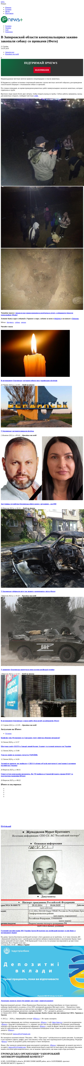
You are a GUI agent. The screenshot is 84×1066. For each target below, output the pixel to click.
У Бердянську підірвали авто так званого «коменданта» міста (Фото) (28, 591)
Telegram (75, 319)
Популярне (9, 13)
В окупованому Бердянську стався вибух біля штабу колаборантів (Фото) (30, 721)
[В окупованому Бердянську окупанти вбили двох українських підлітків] (35, 376)
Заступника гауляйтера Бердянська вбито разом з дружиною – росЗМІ (28, 504)
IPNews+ (36, 1019)
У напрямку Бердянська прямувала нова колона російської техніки (27, 670)
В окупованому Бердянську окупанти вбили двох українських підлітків (29, 381)
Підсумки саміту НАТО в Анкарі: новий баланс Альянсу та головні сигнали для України (36, 746)
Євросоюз (9, 32)
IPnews (43, 1022)
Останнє (8, 733)
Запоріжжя (9, 52)
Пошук (3, 4)
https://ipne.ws (57, 1022)
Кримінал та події (12, 54)
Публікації (6, 826)
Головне (8, 9)
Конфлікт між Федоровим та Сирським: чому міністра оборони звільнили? (30, 738)
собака (17, 322)
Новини (8, 7)
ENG (3, 2)
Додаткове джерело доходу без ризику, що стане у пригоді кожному (27, 1001)
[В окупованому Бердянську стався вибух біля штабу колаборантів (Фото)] (38, 716)
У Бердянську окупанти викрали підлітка (17, 431)
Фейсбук (57, 319)
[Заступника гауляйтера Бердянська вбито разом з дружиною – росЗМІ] (42, 499)
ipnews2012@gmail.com (21, 1034)
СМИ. (35, 96)
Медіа (7, 11)
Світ (7, 30)
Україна (8, 28)
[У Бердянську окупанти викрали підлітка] (36, 427)
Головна (8, 26)
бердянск (10, 322)
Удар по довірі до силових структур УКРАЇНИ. (19, 755)
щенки (23, 322)
